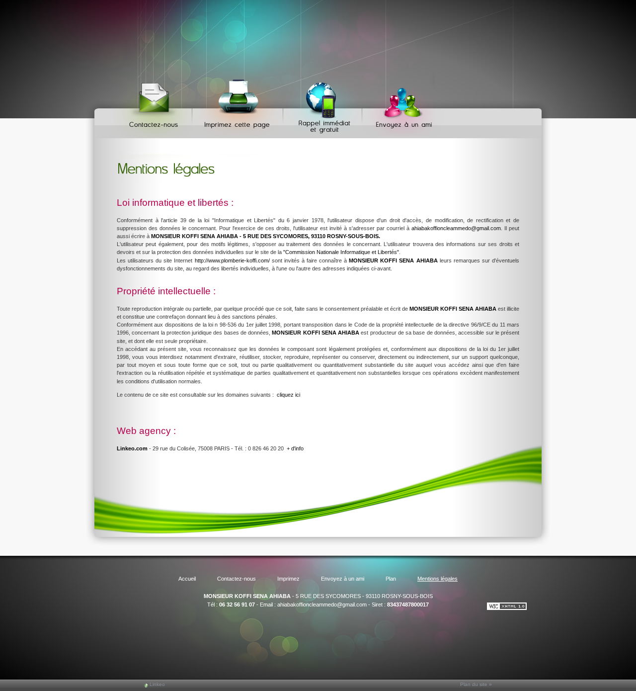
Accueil (187, 579)
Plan (391, 579)
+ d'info (295, 448)
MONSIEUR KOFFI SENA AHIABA (247, 596)
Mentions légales (437, 579)
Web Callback (324, 104)
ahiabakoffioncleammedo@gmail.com (456, 228)
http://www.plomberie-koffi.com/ (232, 260)
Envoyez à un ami (399, 104)
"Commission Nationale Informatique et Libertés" (341, 252)
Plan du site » (476, 684)
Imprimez (239, 104)
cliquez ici (288, 395)
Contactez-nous (155, 104)
